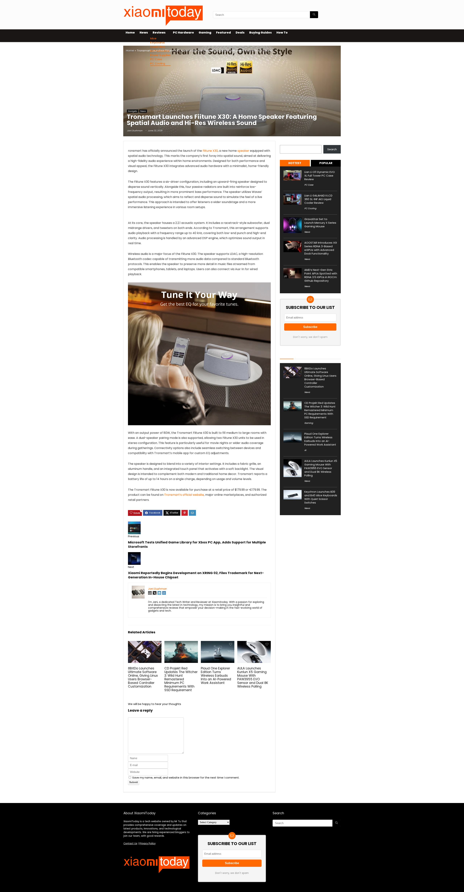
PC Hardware (183, 32)
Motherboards (159, 51)
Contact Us (130, 843)
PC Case (156, 59)
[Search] (314, 14)
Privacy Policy (147, 843)
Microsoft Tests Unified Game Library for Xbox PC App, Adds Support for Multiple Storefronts (197, 544)
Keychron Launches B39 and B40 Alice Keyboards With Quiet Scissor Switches (320, 497)
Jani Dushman (134, 130)
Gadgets (132, 111)
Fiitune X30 (210, 151)
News (144, 32)
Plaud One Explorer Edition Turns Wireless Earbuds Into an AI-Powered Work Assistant (216, 675)
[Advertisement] (232, 81)
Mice (153, 38)
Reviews (159, 32)
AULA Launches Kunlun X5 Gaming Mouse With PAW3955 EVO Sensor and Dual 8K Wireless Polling (252, 677)
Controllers (157, 47)
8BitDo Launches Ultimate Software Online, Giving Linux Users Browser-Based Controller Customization (143, 677)
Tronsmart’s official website (183, 495)
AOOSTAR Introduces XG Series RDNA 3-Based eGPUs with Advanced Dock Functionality (320, 248)
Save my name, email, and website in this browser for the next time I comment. (185, 777)
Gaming (205, 32)
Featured (223, 32)
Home (130, 32)
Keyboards (157, 42)
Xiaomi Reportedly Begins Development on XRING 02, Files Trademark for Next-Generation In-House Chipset (196, 575)
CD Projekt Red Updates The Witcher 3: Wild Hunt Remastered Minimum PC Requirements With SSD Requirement (181, 679)
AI (305, 450)
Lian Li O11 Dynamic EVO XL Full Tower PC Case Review (319, 175)
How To (282, 32)
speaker (243, 151)
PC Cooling (157, 63)
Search (284, 143)
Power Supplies (160, 55)
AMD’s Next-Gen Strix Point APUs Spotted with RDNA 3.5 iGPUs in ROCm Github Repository (320, 275)
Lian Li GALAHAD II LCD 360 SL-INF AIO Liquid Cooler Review (318, 199)
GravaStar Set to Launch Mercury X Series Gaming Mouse (320, 222)
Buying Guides (260, 32)
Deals (240, 32)
